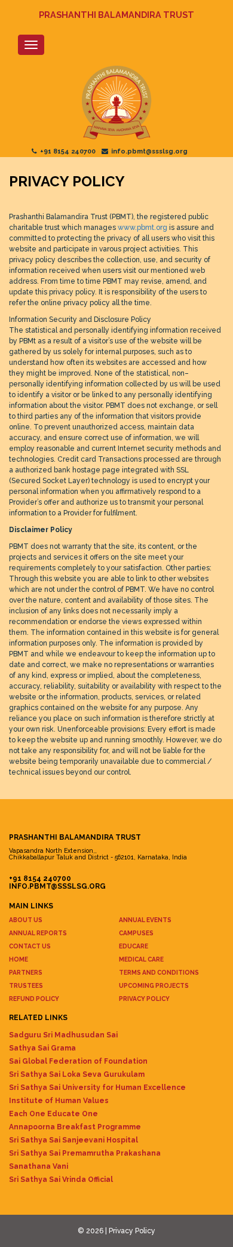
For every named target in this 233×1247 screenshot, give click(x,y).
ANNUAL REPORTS (38, 932)
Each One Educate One (53, 1114)
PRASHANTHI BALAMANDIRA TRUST (116, 15)
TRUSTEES (26, 985)
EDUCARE (133, 946)
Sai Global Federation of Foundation (78, 1061)
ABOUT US (25, 919)
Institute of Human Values (59, 1100)
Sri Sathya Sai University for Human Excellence (97, 1087)
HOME (18, 959)
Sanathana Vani (38, 1166)
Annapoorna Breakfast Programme (75, 1127)
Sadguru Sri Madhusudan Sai (63, 1035)
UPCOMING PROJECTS (154, 985)
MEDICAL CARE (141, 959)
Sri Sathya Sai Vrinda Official (61, 1179)
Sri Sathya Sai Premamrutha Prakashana (85, 1153)
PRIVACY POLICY (144, 998)
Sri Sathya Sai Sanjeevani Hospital (73, 1140)
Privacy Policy (132, 1231)
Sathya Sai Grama (42, 1048)
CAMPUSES (136, 932)
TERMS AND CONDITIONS (159, 972)
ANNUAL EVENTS (145, 919)
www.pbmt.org (142, 227)
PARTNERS (25, 972)
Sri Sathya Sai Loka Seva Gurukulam (77, 1074)
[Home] (116, 103)
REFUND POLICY (34, 998)
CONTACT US (30, 946)
